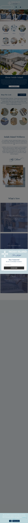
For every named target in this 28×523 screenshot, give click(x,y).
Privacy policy (16, 520)
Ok (10, 520)
